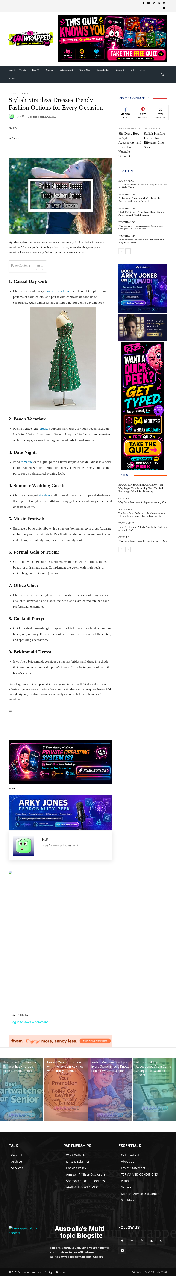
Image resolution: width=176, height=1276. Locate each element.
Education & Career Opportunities (141, 485)
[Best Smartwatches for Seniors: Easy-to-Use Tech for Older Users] (21, 1090)
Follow (143, 108)
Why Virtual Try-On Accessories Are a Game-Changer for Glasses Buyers (141, 227)
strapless (44, 495)
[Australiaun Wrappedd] (26, 1232)
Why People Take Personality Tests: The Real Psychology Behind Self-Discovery (140, 489)
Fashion (23, 93)
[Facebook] (143, 3)
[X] (164, 3)
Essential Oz (126, 194)
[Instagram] (148, 3)
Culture (123, 499)
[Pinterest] (153, 3)
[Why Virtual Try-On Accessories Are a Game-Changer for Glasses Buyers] (154, 1090)
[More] (84, 720)
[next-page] (128, 251)
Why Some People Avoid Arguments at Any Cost (142, 502)
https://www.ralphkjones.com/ (60, 845)
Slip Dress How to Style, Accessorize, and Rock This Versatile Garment (129, 145)
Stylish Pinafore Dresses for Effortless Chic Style (154, 140)
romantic (27, 462)
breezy (44, 428)
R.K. (22, 116)
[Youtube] (164, 8)
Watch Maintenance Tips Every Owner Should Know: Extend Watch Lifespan (141, 213)
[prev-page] (121, 251)
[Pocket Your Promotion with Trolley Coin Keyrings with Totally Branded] (66, 1090)
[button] (162, 74)
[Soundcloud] (158, 3)
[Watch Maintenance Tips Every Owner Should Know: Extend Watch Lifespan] (110, 1090)
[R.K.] (12, 116)
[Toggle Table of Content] (37, 266)
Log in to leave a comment (29, 1022)
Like (125, 108)
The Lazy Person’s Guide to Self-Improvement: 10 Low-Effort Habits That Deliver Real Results (141, 514)
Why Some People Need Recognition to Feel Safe (142, 541)
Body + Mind (126, 181)
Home (12, 93)
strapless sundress (57, 291)
